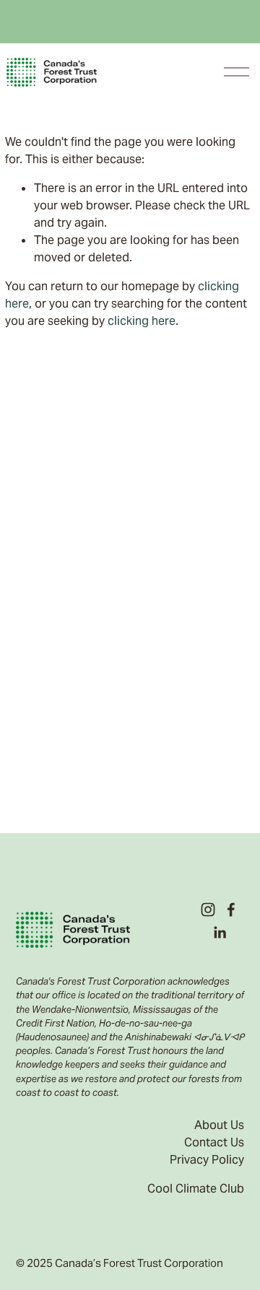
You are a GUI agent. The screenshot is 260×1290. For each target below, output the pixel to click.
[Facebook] (231, 909)
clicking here (142, 320)
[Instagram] (208, 909)
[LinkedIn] (219, 932)
